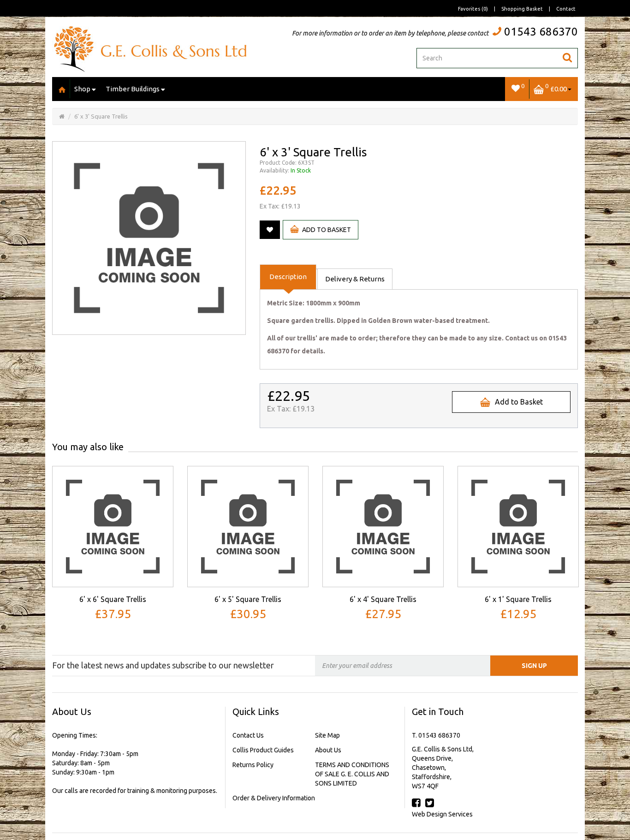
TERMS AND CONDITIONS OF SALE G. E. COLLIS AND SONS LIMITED (352, 774)
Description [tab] (288, 276)
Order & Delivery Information (273, 798)
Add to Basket (326, 229)
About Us (328, 750)
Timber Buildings (133, 89)
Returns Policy (252, 765)
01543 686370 (541, 31)
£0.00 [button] (556, 87)
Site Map (327, 735)
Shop (82, 89)
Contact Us (248, 735)
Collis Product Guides (263, 750)
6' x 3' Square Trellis (101, 116)
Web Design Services (442, 814)
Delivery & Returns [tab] (355, 279)
